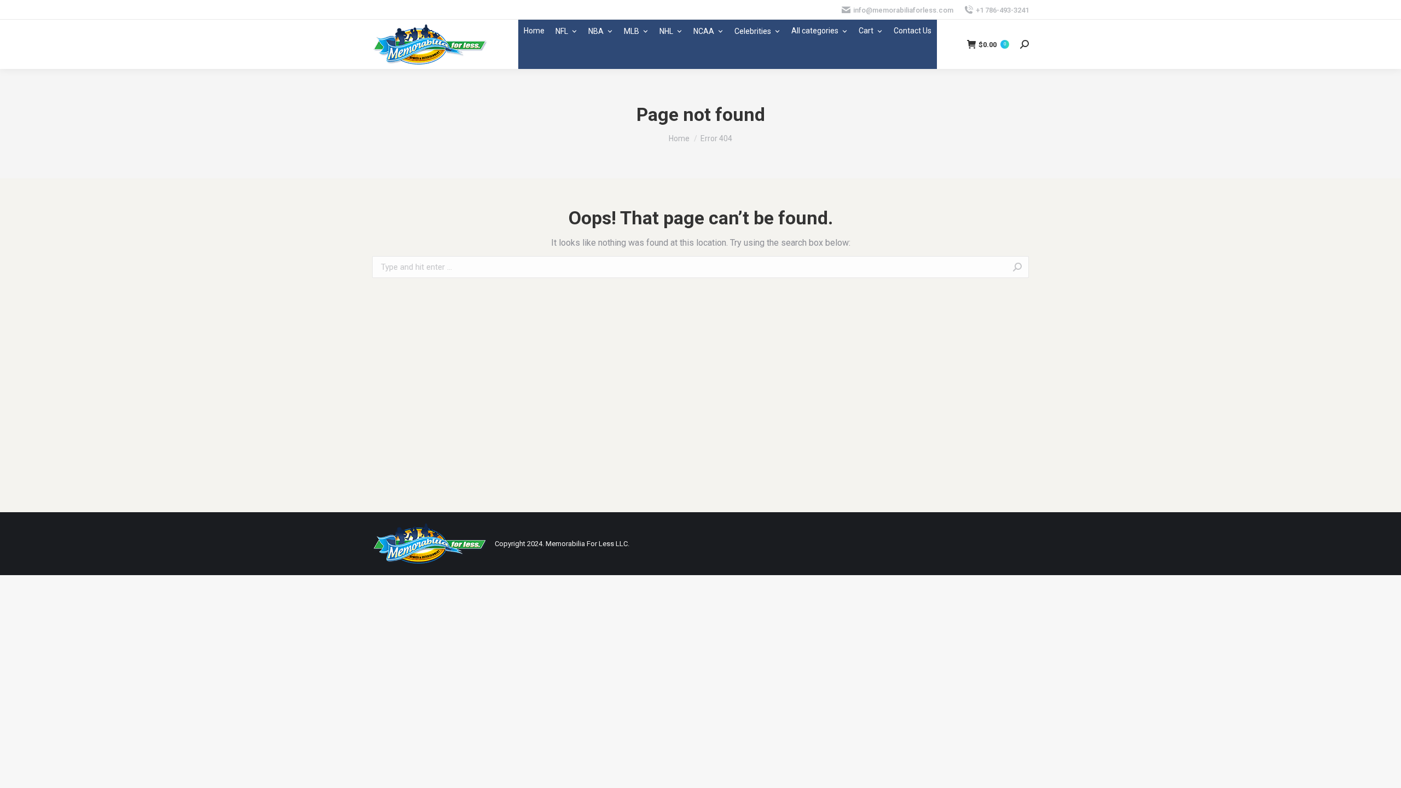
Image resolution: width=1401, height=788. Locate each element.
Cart (866, 30)
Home (534, 30)
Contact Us (912, 30)
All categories (814, 30)
